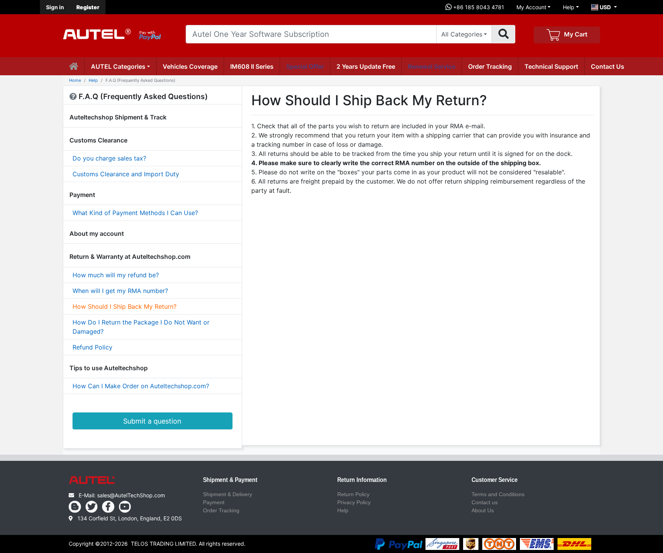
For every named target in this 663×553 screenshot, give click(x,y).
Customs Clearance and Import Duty (126, 174)
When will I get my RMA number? (120, 291)
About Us (483, 510)
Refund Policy (92, 347)
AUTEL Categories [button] (118, 66)
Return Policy (353, 494)
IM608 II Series (252, 66)
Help (568, 7)
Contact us (485, 502)
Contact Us (607, 66)
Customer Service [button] (495, 480)
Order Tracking (490, 66)
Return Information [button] (362, 480)
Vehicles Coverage (190, 66)
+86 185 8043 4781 (478, 7)
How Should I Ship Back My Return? (124, 306)
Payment (213, 502)
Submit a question (152, 421)
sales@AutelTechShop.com (131, 495)
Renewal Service (431, 66)
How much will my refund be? (116, 275)
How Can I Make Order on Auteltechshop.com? (141, 386)
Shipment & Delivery (227, 494)
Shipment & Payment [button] (230, 480)
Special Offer (305, 66)
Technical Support (551, 66)
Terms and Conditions (498, 494)
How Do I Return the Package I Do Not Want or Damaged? (141, 326)
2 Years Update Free (365, 66)
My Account (531, 7)
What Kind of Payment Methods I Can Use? (135, 213)
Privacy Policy (354, 502)
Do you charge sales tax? (109, 158)
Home (75, 80)
